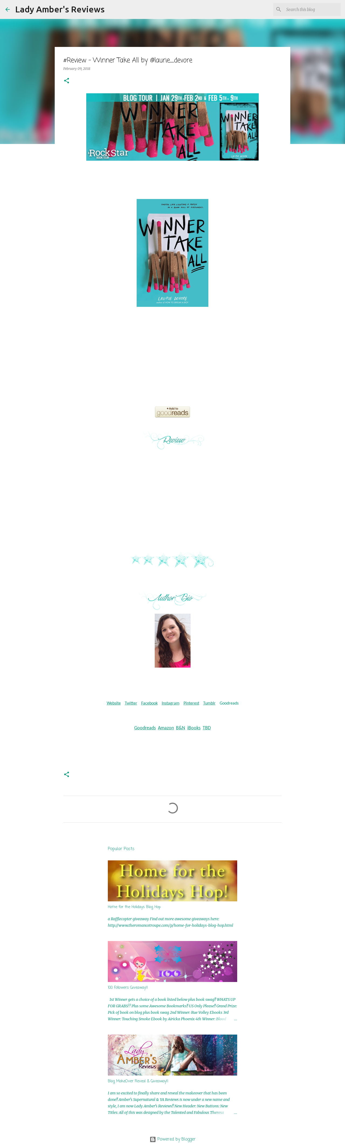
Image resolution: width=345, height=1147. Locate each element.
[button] (66, 81)
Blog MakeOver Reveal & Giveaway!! (138, 1081)
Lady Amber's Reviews (60, 9)
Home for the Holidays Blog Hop (134, 907)
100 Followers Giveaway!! (128, 988)
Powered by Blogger (176, 1139)
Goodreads (229, 703)
